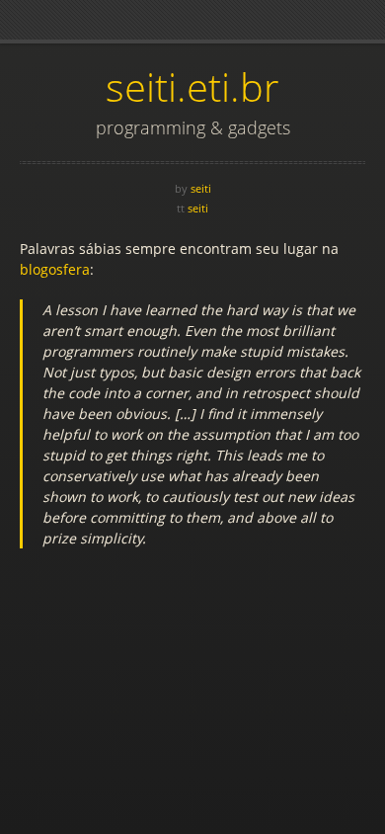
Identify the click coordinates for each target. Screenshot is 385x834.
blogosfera (55, 269)
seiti (201, 188)
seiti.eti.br (192, 86)
